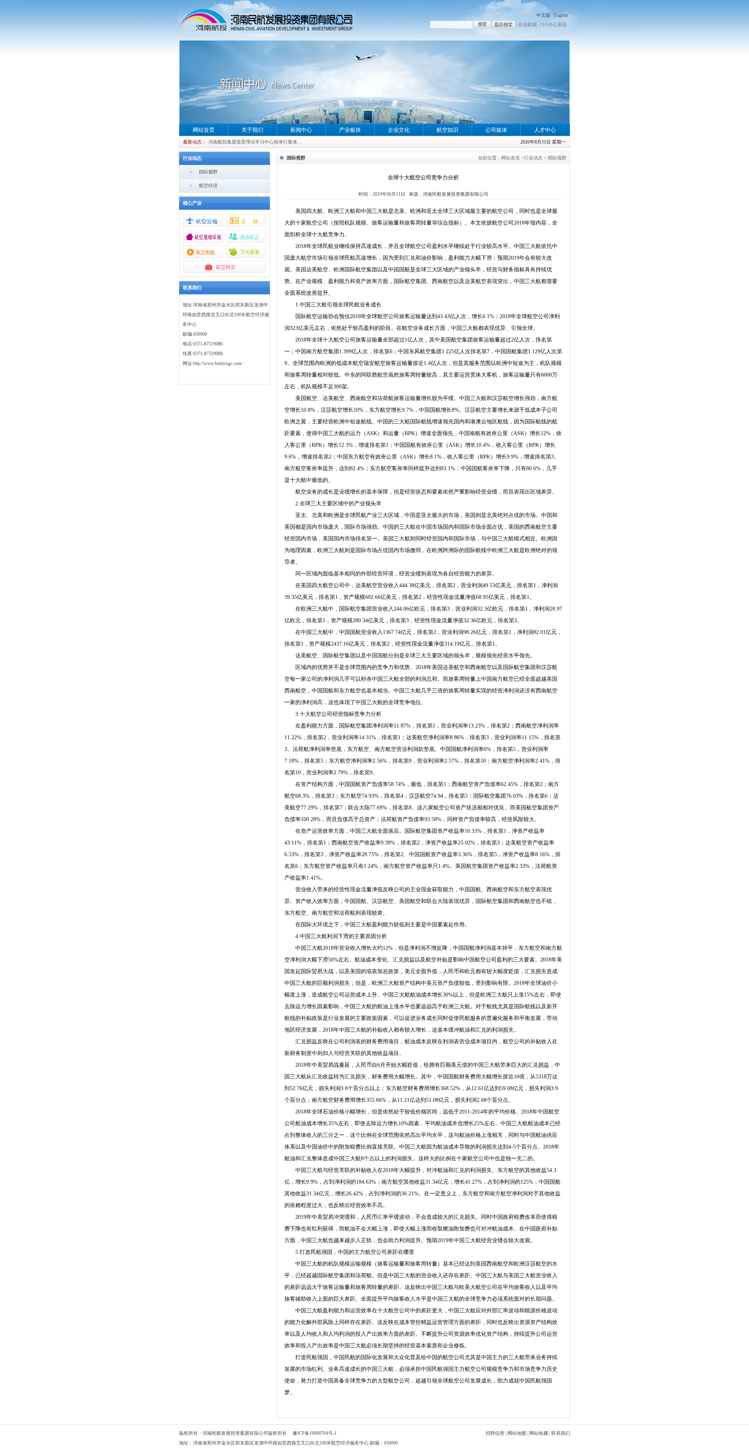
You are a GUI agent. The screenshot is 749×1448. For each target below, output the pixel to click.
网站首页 (204, 130)
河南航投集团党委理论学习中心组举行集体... (254, 142)
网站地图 (517, 1433)
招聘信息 (495, 1433)
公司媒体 (496, 130)
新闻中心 (301, 130)
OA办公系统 (554, 24)
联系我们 (560, 1433)
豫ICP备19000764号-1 (315, 1433)
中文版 (543, 15)
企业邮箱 (527, 24)
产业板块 (350, 130)
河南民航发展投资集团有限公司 (455, 194)
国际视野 (208, 172)
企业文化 (399, 130)
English (561, 15)
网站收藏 (538, 1433)
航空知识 (447, 130)
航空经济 (208, 185)
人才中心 (545, 130)
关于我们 (252, 130)
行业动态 (533, 158)
